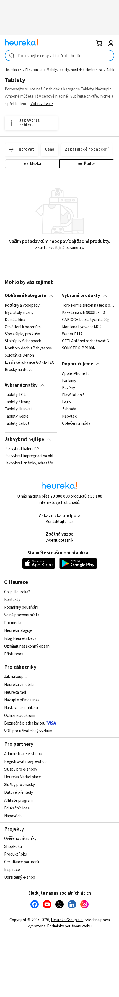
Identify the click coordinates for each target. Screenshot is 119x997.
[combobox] (59, 55)
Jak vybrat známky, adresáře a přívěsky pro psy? (31, 463)
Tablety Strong (17, 402)
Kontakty (12, 600)
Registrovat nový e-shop (25, 762)
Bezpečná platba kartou (24, 723)
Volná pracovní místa (21, 615)
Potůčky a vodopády (22, 305)
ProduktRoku (15, 854)
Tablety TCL (15, 395)
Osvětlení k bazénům (23, 327)
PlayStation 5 (73, 395)
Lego (66, 402)
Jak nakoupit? (16, 677)
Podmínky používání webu (69, 926)
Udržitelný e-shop (19, 877)
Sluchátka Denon (19, 355)
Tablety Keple (17, 416)
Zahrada (69, 409)
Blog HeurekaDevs (20, 638)
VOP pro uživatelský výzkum (28, 731)
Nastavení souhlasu (21, 708)
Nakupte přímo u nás (22, 700)
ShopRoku (13, 846)
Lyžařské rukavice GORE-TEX (29, 362)
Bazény (68, 388)
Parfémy (69, 381)
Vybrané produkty (81, 295)
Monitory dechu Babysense (28, 348)
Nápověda (13, 816)
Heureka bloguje (18, 631)
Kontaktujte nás (60, 522)
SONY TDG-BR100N (78, 348)
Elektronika (33, 69)
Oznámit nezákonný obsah (27, 646)
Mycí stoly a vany (19, 312)
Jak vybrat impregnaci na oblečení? (31, 456)
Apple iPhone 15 (76, 373)
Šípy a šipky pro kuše (22, 334)
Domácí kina (15, 319)
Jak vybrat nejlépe (24, 439)
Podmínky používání (21, 607)
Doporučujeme (77, 364)
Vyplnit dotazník (59, 540)
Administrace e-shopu (23, 754)
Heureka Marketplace (22, 777)
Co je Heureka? (17, 592)
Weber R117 (72, 334)
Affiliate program (18, 800)
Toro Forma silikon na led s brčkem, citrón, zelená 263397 (88, 305)
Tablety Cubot (17, 423)
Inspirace (12, 870)
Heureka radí (15, 692)
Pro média (12, 623)
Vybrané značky (21, 385)
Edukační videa (17, 808)
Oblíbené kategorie (25, 295)
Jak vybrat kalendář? (22, 449)
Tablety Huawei (18, 409)
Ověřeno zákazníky (20, 838)
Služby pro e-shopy (20, 769)
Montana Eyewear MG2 (81, 327)
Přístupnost (14, 654)
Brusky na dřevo (19, 369)
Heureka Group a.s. (67, 920)
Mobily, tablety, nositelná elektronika (74, 69)
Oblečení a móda (76, 423)
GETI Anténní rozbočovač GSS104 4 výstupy (88, 341)
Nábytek (69, 416)
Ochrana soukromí (19, 715)
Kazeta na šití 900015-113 (83, 312)
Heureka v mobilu (19, 685)
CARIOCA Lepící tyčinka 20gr (86, 319)
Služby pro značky (19, 785)
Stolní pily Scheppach (23, 341)
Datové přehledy (18, 792)
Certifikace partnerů (21, 862)
